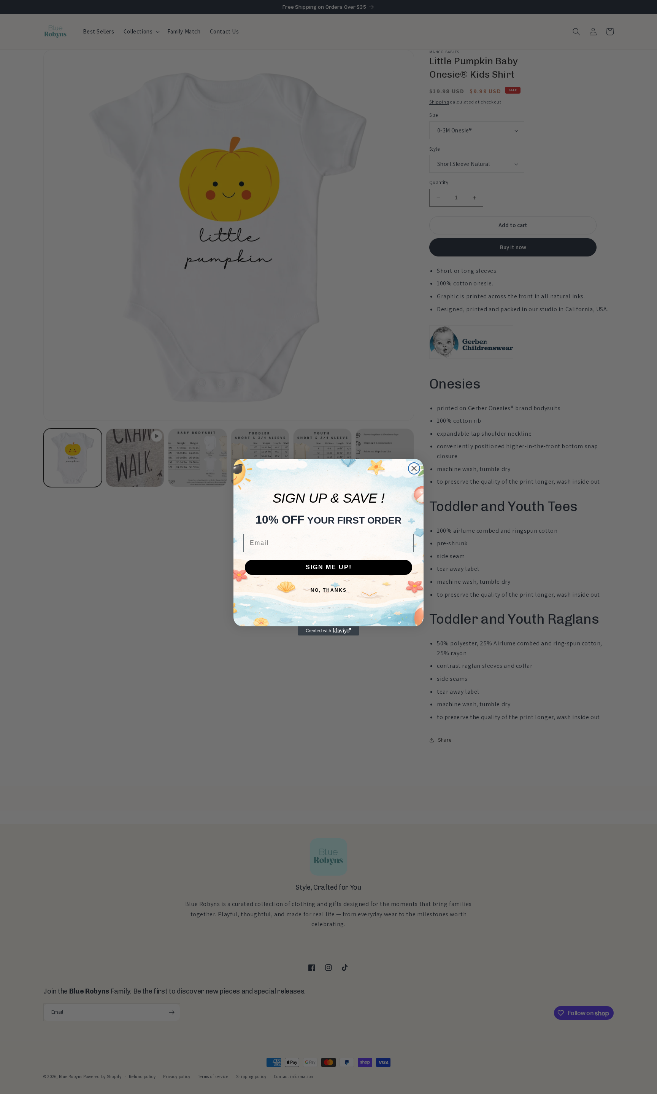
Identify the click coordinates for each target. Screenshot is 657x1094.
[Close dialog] (414, 468)
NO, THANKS (329, 590)
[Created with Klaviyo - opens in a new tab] (328, 630)
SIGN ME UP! (329, 567)
